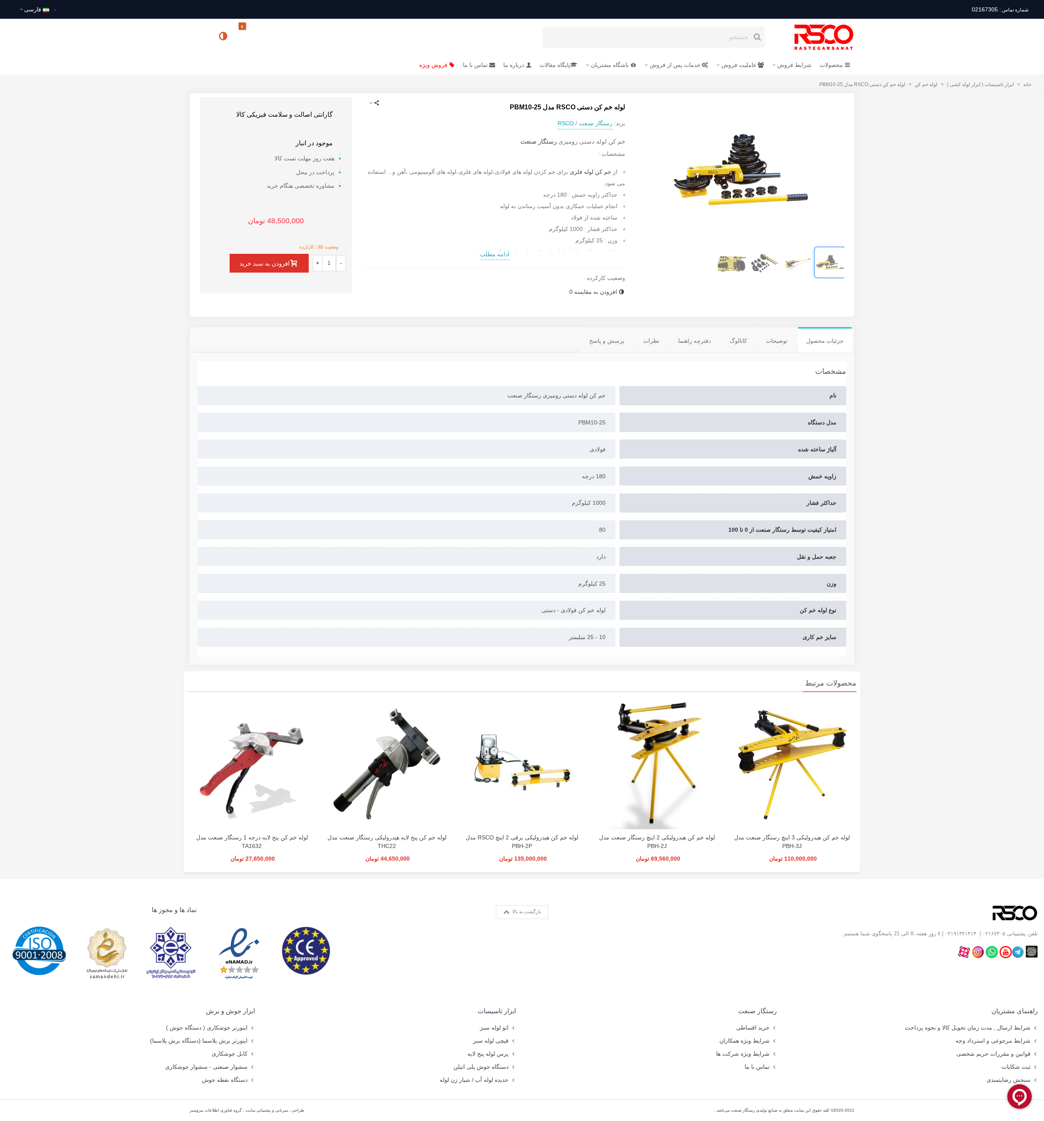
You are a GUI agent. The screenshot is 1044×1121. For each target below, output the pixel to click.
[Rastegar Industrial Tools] (814, 37)
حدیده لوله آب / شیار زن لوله (474, 1080)
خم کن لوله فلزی (590, 172)
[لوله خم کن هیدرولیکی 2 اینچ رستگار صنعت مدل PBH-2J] (657, 764)
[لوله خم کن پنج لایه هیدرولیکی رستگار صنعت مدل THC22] (387, 764)
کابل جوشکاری (230, 1053)
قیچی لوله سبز (491, 1040)
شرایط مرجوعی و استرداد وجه (993, 1040)
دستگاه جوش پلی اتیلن (481, 1066)
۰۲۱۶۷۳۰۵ (993, 933)
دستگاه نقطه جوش (225, 1080)
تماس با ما (475, 65)
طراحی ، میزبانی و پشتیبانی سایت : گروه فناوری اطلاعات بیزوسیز (247, 1110)
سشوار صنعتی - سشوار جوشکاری (206, 1066)
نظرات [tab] (651, 340)
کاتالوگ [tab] (738, 340)
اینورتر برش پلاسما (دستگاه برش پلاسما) (199, 1040)
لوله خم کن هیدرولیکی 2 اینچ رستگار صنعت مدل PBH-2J (657, 841)
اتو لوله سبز (494, 1027)
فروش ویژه (433, 65)
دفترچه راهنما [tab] (694, 340)
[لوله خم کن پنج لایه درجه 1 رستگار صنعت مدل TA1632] (252, 764)
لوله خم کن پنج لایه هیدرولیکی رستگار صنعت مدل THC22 (387, 841)
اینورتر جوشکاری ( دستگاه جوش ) (207, 1027)
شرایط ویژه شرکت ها (743, 1053)
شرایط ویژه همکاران (744, 1040)
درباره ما (513, 65)
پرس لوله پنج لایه (488, 1053)
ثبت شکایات (1016, 1066)
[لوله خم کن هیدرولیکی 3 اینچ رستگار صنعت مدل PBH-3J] (792, 764)
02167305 (1000, 9)
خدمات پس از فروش (675, 65)
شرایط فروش (794, 65)
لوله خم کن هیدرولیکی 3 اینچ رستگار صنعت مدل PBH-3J (792, 841)
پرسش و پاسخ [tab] (606, 340)
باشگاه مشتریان (610, 65)
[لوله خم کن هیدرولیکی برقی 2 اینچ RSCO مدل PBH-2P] (522, 764)
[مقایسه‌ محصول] (223, 37)
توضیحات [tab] (776, 340)
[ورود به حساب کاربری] (199, 36)
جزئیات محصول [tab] (825, 340)
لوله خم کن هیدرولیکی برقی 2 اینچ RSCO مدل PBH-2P (522, 841)
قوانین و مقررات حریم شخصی (993, 1053)
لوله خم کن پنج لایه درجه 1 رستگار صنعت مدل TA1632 (252, 841)
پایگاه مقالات (555, 65)
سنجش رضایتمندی (1008, 1080)
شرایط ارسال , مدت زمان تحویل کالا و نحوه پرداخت (968, 1027)
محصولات (831, 65)
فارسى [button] (32, 9)
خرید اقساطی (753, 1027)
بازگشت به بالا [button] (526, 912)
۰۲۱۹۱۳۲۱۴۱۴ (960, 933)
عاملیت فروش (738, 65)
